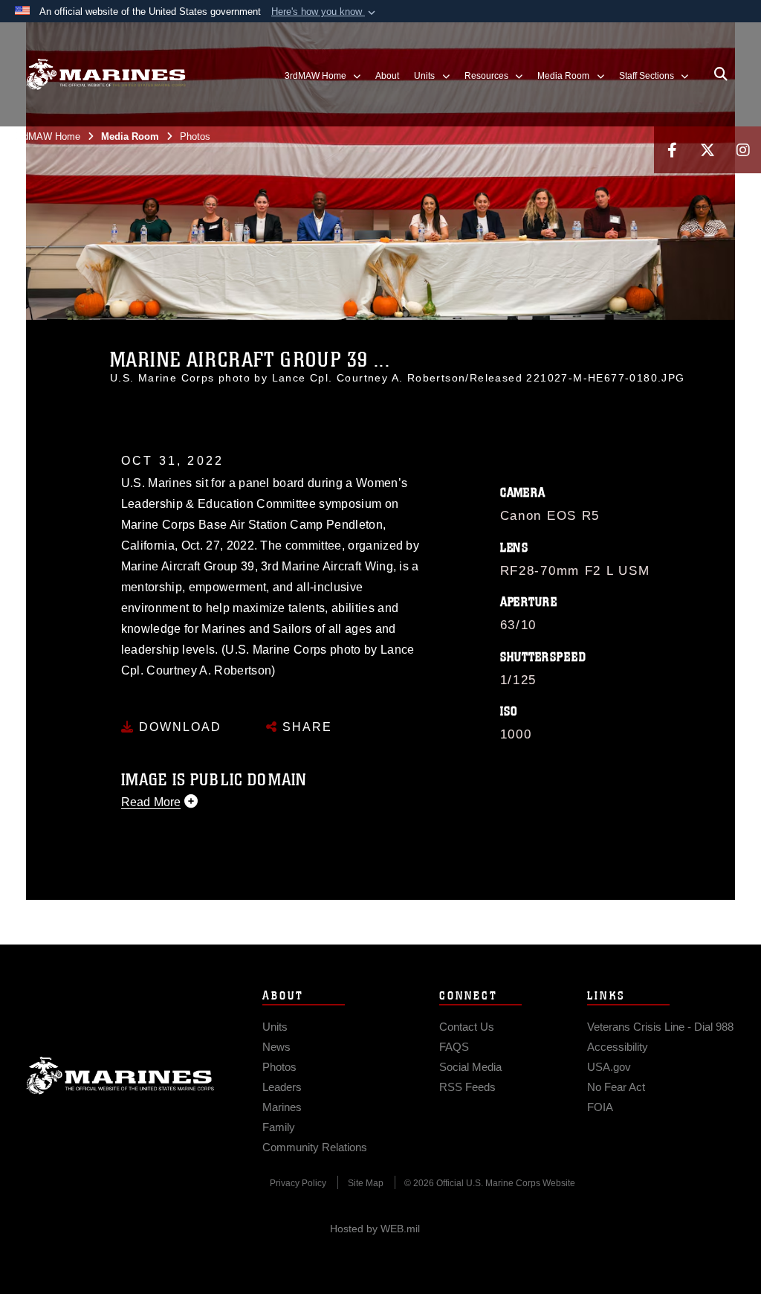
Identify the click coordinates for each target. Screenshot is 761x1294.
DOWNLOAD (178, 727)
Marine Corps (120, 1075)
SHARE (305, 727)
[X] (707, 149)
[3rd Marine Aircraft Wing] (106, 75)
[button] (324, 11)
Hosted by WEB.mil (375, 1229)
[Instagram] (743, 149)
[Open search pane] (721, 74)
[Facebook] (672, 149)
